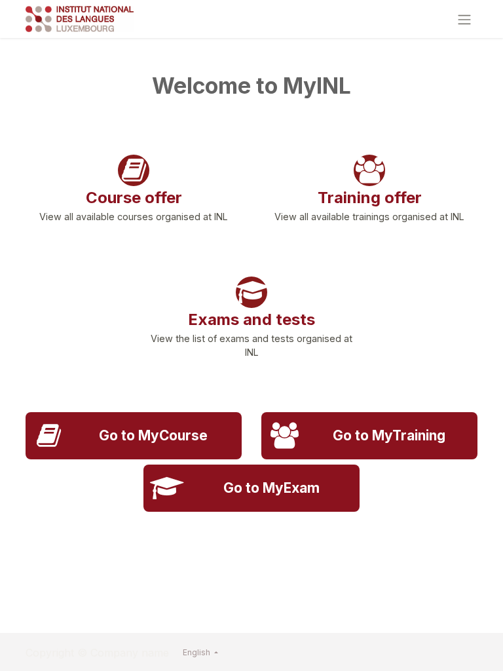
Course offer (134, 197)
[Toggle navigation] (464, 19)
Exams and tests (251, 319)
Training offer (370, 197)
